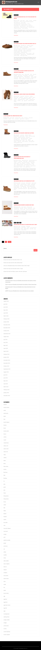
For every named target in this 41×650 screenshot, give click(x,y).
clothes (5, 457)
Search (5, 248)
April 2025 (6, 348)
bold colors (27, 96)
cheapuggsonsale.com (11, 2)
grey (4, 490)
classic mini (6, 445)
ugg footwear (27, 77)
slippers (20, 77)
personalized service (21, 99)
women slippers (7, 634)
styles (29, 187)
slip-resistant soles (17, 24)
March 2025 (6, 351)
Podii (6, 284)
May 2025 (6, 345)
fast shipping (25, 75)
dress (5, 463)
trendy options (16, 25)
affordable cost (23, 45)
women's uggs (22, 209)
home (5, 501)
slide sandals (6, 560)
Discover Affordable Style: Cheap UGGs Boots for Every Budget (21, 290)
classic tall (6, 451)
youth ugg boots (31, 141)
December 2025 (7, 324)
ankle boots (6, 413)
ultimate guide (16, 166)
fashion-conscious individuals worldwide (26, 21)
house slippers (31, 75)
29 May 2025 (6, 117)
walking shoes (6, 616)
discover (30, 20)
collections (21, 97)
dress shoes (6, 466)
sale (13, 118)
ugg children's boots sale (22, 188)
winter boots (16, 78)
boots (23, 74)
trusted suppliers (17, 54)
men (33, 98)
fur (4, 481)
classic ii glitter (16, 136)
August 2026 (6, 301)
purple (5, 543)
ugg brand (19, 141)
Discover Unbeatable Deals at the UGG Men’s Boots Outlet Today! (16, 265)
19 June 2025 (17, 96)
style (33, 53)
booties (5, 425)
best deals (20, 161)
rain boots (6, 546)
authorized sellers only (33, 160)
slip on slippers (7, 563)
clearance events (31, 161)
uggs (20, 222)
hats (19, 98)
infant (5, 504)
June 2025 (6, 342)
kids (4, 507)
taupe (5, 590)
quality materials (27, 76)
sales (15, 164)
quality (23, 140)
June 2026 (6, 307)
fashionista (28, 137)
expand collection (17, 228)
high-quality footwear (24, 138)
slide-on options (29, 53)
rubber (5, 551)
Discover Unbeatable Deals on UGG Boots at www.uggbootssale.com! (22, 157)
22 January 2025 (17, 206)
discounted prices (24, 184)
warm (15, 189)
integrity (30, 138)
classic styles (22, 20)
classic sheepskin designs (18, 46)
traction (30, 24)
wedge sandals (7, 619)
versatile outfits (33, 77)
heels (5, 492)
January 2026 (6, 321)
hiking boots (6, 495)
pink (4, 537)
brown (5, 433)
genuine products (17, 138)
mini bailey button (17, 139)
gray (4, 484)
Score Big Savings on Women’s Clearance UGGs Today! (24, 205)
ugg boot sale (22, 118)
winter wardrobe (25, 28)
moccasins (6, 531)
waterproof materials (17, 28)
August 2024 (6, 371)
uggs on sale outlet (17, 229)
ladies (5, 510)
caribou (5, 436)
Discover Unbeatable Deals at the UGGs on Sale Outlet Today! (25, 224)
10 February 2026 (18, 74)
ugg (22, 100)
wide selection (23, 229)
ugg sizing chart (23, 54)
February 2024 (6, 389)
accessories (22, 96)
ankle (5, 410)
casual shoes (6, 442)
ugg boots (27, 118)
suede (5, 584)
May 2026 (6, 310)
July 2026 (5, 304)
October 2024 (6, 366)
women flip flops (7, 631)
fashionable (33, 184)
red (4, 549)
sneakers (19, 100)
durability (34, 20)
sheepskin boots (32, 99)
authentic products (17, 227)
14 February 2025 (18, 160)
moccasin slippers (7, 528)
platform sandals (7, 540)
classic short (6, 448)
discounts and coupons (26, 162)
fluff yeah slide (16, 185)
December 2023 (7, 395)
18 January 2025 (17, 226)
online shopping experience (18, 76)
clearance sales (18, 117)
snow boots (6, 575)
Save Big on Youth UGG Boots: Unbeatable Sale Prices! (24, 133)
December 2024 (7, 360)
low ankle (5, 522)
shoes (35, 76)
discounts (34, 74)
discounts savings (32, 136)
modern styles (26, 228)
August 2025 (6, 336)
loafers (5, 519)
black (5, 416)
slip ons (5, 566)
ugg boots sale (33, 165)
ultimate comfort (31, 100)
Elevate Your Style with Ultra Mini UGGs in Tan (13, 259)
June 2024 (6, 377)
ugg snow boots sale (23, 27)
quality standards (24, 52)
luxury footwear (16, 186)
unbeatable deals (31, 27)
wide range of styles (23, 55)
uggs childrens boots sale (32, 188)
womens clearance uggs (30, 209)
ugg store (25, 100)
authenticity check (25, 160)
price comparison (22, 163)
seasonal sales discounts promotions (20, 23)
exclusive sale (16, 21)
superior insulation (24, 24)
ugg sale (5, 608)
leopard (5, 516)
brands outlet (6, 431)
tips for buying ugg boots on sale (19, 165)
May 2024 (6, 380)
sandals (27, 99)
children (31, 96)
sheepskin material (20, 164)
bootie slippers (6, 422)
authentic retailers (30, 45)
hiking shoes (6, 498)
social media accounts (27, 164)
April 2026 (6, 312)
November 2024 (7, 363)
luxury (24, 49)
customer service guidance (24, 47)
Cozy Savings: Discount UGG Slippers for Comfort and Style (25, 43)
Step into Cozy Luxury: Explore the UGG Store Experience (24, 94)
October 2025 (6, 330)
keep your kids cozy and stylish (29, 185)
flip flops (5, 478)
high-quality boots (17, 22)
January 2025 (6, 357)
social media (17, 118)
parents (29, 139)
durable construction (21, 137)
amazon (5, 404)
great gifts (15, 49)
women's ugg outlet (29, 78)
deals (31, 74)
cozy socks (26, 97)
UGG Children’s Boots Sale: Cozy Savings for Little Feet (24, 181)
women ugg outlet (22, 78)
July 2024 (5, 374)
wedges (5, 622)
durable (29, 184)
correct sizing (16, 47)
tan (4, 587)
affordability (23, 226)
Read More (16, 35)
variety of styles (16, 55)
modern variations (17, 52)
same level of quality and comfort (19, 53)
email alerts (31, 117)
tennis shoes (6, 593)
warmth (21, 166)
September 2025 (7, 333)
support (15, 141)
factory (5, 469)
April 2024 (6, 383)
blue (4, 419)
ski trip (28, 23)
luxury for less (28, 49)
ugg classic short (29, 25)
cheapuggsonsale (8, 280)
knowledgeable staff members (26, 98)
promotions (5, 118)
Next (10, 241)
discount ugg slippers (17, 48)
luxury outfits (23, 22)
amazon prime (6, 407)
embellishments (24, 48)
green (5, 487)
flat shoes (5, 472)
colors (15, 184)
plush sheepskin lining (17, 140)
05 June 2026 (17, 20)
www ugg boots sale (26, 166)
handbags (15, 98)
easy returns (20, 75)
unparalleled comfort (30, 54)
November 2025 (7, 327)
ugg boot (5, 599)
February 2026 (6, 318)
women (15, 101)
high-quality (20, 49)
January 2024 (6, 392)
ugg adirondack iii (23, 25)
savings (32, 76)
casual (5, 439)
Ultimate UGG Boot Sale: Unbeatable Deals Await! (13, 116)
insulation (21, 185)
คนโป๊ (6, 290)
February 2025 (6, 354)
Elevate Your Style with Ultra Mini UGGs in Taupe (13, 268)
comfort (27, 20)
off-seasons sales (24, 139)
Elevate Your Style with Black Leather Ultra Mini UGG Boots (15, 271)
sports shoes (6, 578)
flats (4, 475)
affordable (28, 226)
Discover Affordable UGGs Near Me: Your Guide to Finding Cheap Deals (22, 284)
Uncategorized (16, 15)
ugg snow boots (16, 27)
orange (5, 534)
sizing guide (16, 77)
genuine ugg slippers (31, 48)
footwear (30, 97)
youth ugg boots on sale (18, 142)
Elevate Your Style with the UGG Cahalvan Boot (13, 262)
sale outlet (31, 228)
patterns (15, 99)
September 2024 (7, 369)
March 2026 (6, 315)
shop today (25, 187)
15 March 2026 (17, 45)
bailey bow (16, 161)
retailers (9, 118)
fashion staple (16, 163)
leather (5, 513)
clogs (5, 454)
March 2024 (6, 386)
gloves (34, 97)
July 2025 (5, 339)
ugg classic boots (7, 605)
